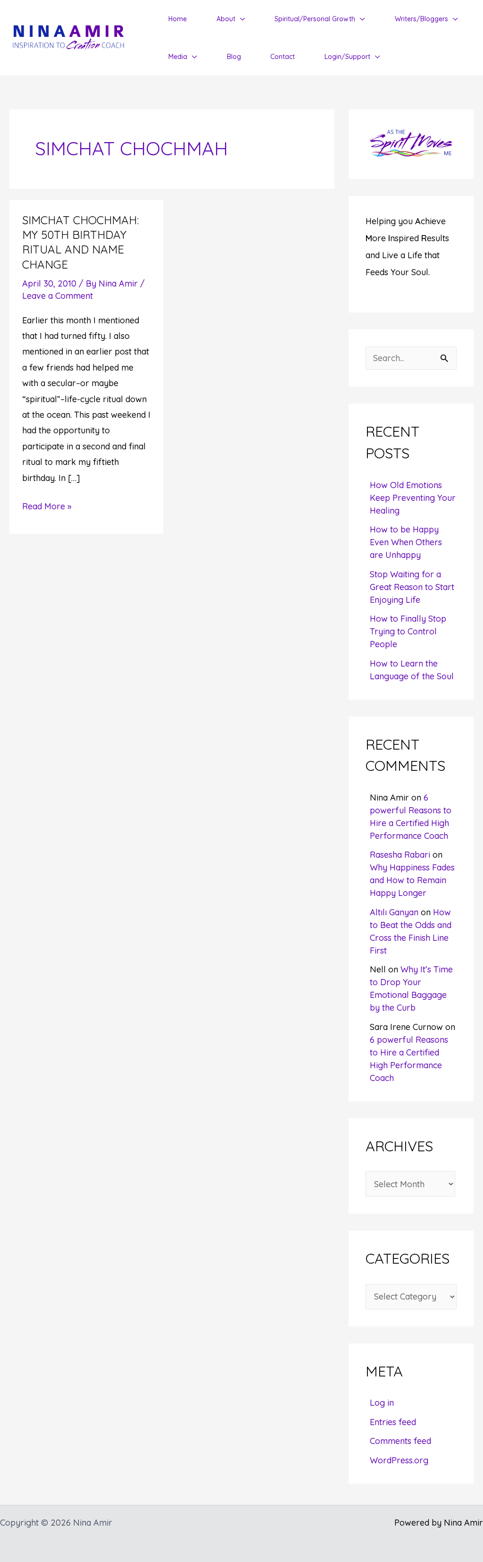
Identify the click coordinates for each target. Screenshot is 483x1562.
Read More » (46, 507)
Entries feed (393, 1422)
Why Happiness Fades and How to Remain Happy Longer (412, 880)
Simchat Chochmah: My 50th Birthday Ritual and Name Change (80, 242)
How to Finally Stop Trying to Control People (408, 631)
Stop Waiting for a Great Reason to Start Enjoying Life (412, 587)
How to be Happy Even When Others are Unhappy (406, 542)
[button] (240, 19)
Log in (382, 1402)
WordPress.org (399, 1460)
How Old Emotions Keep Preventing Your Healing (413, 498)
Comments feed (400, 1440)
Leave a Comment (57, 295)
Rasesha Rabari (400, 854)
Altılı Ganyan (394, 912)
